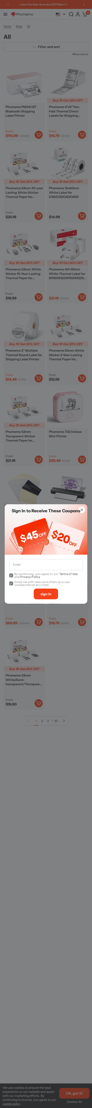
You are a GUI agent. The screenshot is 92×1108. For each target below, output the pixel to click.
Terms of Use (68, 574)
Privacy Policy (30, 577)
